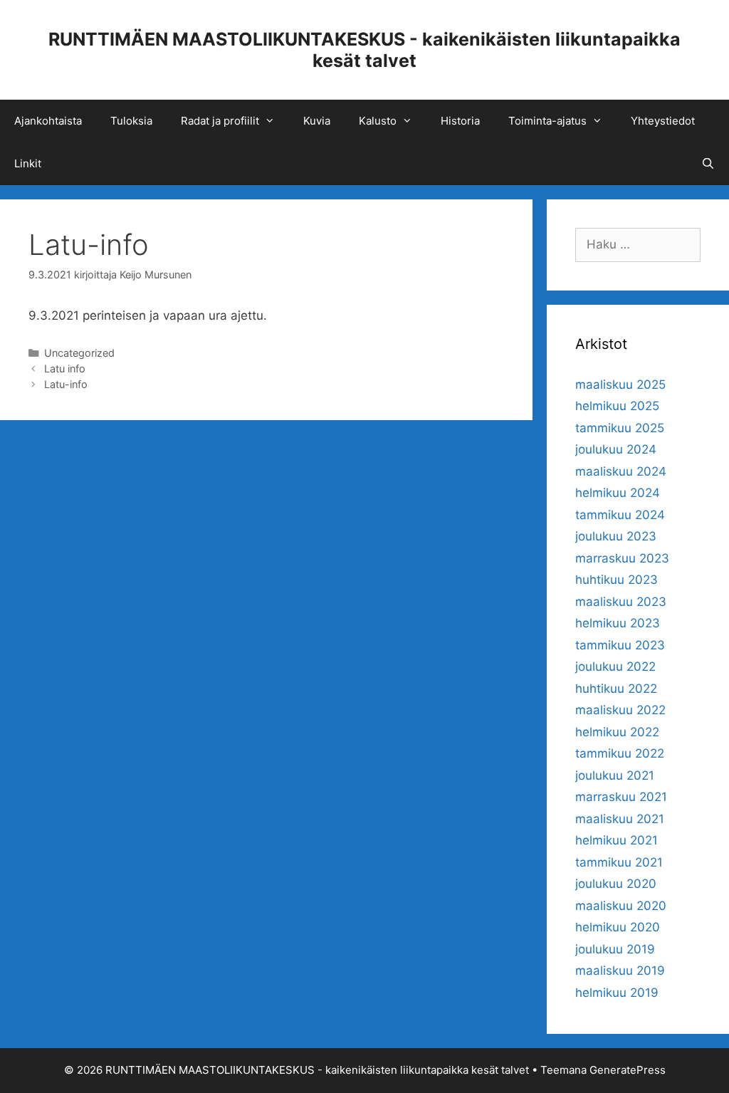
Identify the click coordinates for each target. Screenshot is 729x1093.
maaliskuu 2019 (620, 970)
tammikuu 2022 (619, 753)
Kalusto (378, 120)
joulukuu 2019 (615, 949)
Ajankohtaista (48, 120)
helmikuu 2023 (617, 623)
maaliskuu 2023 (620, 602)
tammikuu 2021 (619, 862)
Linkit (27, 163)
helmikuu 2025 (617, 406)
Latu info (64, 368)
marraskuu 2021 (621, 797)
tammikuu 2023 (620, 645)
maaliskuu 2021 (619, 819)
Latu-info (66, 384)
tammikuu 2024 (620, 515)
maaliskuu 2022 (620, 710)
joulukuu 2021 (614, 775)
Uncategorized (79, 353)
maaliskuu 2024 (620, 471)
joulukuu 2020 (615, 884)
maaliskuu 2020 (620, 906)
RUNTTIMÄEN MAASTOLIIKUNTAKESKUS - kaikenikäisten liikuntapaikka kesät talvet (364, 49)
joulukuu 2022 (615, 666)
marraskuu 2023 (622, 558)
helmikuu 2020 (617, 927)
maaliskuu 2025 (620, 384)
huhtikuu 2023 (616, 579)
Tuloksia (131, 120)
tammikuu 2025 (619, 428)
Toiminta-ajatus (547, 120)
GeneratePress (627, 1070)
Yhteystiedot (663, 120)
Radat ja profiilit (220, 120)
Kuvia (316, 120)
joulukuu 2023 (615, 536)
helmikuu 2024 (617, 493)
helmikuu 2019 (617, 992)
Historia (460, 120)
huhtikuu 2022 (616, 688)
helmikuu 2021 (616, 840)
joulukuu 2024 (615, 449)
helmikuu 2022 (617, 732)
